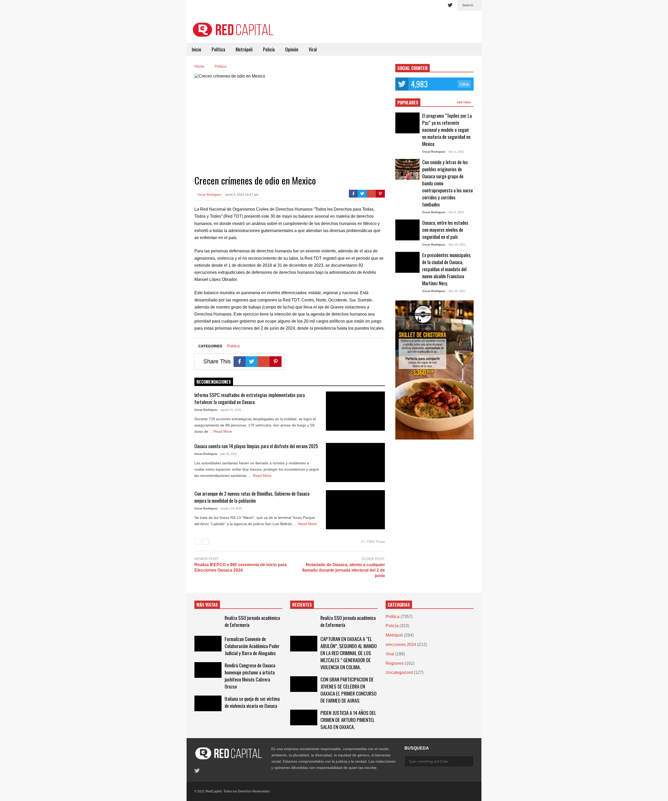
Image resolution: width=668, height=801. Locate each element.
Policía (269, 49)
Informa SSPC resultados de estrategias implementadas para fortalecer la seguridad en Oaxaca (249, 398)
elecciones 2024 (401, 644)
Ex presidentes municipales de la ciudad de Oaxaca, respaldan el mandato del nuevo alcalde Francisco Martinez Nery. (446, 269)
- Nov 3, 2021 (455, 151)
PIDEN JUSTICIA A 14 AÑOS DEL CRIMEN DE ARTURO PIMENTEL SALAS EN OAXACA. (348, 719)
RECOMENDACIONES (213, 382)
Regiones (395, 663)
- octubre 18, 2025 (230, 508)
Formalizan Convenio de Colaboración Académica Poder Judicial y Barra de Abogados (252, 645)
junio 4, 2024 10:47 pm (242, 195)
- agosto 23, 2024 (230, 409)
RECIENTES (302, 605)
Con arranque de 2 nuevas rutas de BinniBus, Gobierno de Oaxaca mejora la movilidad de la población (251, 497)
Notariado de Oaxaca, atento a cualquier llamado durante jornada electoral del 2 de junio (343, 570)
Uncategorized (399, 672)
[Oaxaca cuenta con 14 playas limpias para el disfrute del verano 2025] (355, 462)
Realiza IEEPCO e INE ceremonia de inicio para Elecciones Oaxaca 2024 (240, 567)
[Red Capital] (233, 32)
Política (218, 49)
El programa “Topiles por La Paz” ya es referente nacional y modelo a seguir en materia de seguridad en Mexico (447, 129)
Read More (223, 431)
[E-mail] (371, 194)
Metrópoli (244, 49)
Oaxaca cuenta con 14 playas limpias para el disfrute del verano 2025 (256, 445)
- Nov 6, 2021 (455, 212)
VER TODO (464, 102)
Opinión (291, 49)
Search (468, 5)
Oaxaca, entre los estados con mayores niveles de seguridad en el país (445, 229)
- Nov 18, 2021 (456, 244)
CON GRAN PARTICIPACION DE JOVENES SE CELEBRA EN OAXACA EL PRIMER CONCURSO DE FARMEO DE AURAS (348, 690)
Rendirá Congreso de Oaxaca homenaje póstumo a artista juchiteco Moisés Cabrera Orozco (250, 676)
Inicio (196, 49)
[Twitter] (450, 5)
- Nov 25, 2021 (456, 291)
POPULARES (407, 102)
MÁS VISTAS (207, 605)
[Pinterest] (380, 194)
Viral (313, 49)
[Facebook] (353, 194)
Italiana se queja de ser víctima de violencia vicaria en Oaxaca (252, 702)
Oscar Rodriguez (209, 195)
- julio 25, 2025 (228, 453)
